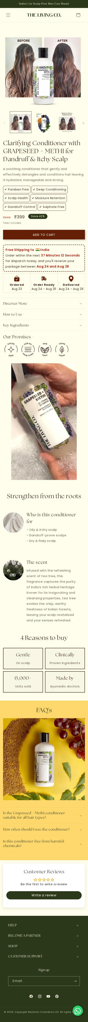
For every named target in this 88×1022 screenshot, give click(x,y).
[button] (8, 14)
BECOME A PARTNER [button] (24, 935)
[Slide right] (83, 123)
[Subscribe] (75, 981)
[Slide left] (4, 123)
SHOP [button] (12, 946)
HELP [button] (12, 925)
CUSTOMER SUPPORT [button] (25, 956)
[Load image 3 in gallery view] (67, 122)
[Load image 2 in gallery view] (44, 122)
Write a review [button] (44, 895)
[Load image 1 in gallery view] (20, 122)
